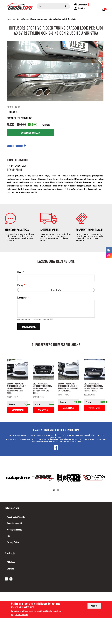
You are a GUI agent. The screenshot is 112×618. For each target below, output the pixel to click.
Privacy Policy (13, 542)
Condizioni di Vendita (16, 517)
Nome (19, 272)
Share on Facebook (15, 145)
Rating (20, 285)
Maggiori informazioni (19, 614)
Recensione (22, 297)
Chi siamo (11, 562)
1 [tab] (53, 490)
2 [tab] (58, 490)
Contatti (10, 568)
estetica (16, 18)
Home (9, 18)
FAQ (8, 535)
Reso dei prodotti (14, 523)
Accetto (94, 605)
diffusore (24, 18)
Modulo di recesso (14, 529)
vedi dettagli (17, 410)
